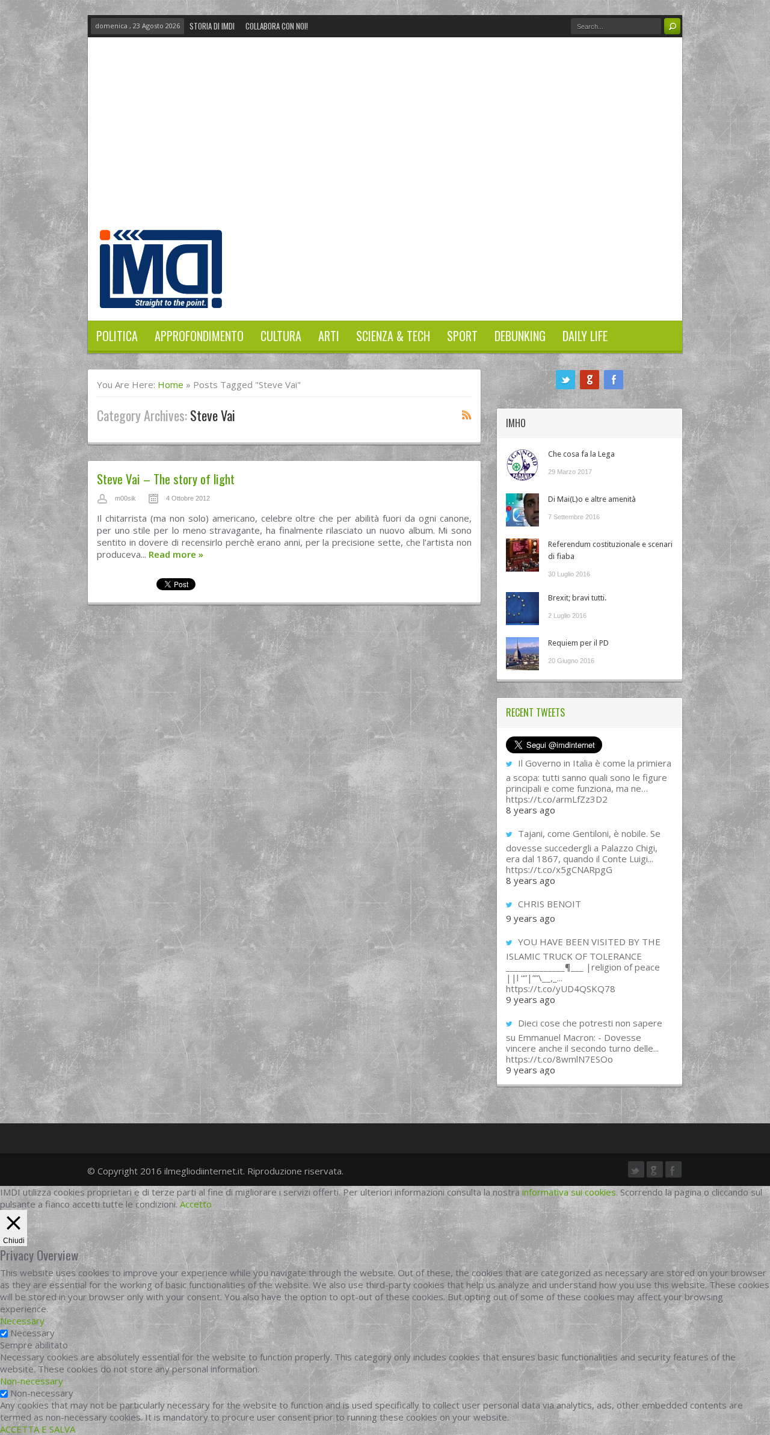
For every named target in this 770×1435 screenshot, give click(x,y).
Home (170, 384)
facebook (613, 379)
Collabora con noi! (276, 26)
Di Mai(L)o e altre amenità (592, 499)
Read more (176, 554)
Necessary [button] (22, 1321)
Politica (117, 336)
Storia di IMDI (212, 26)
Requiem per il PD (578, 642)
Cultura (280, 336)
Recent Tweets (535, 712)
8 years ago (530, 810)
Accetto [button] (196, 1204)
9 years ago (530, 918)
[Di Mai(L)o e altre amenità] (522, 509)
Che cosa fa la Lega (581, 453)
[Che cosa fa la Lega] (522, 464)
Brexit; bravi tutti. (577, 597)
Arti (328, 336)
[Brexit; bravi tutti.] (522, 608)
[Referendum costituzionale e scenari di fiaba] (522, 555)
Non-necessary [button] (31, 1381)
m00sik (125, 498)
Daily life (585, 336)
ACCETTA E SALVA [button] (37, 1429)
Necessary (32, 1333)
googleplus (589, 379)
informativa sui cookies (569, 1192)
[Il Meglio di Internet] (161, 295)
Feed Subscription (467, 414)
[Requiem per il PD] (522, 653)
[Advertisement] (385, 139)
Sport (462, 336)
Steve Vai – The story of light (166, 478)
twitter (565, 379)
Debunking (520, 336)
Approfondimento (199, 336)
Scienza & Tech (393, 336)
